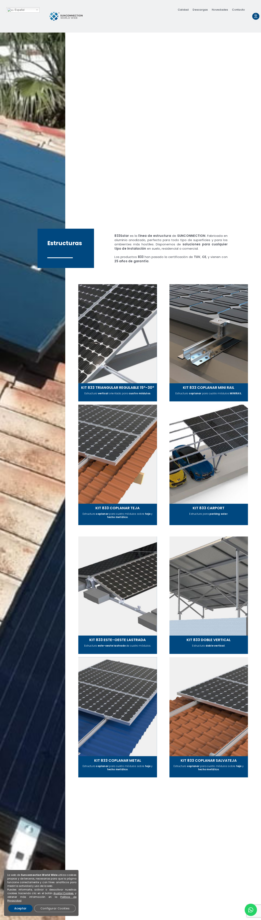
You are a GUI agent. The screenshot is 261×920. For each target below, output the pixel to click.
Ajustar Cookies (63, 893)
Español (19, 9)
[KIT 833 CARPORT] (208, 465)
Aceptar (20, 908)
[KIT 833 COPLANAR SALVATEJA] (208, 717)
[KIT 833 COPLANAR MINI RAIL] (208, 342)
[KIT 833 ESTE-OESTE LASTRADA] (117, 595)
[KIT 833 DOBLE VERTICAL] (208, 595)
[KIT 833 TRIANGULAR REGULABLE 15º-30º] (117, 342)
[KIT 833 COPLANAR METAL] (117, 717)
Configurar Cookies (55, 908)
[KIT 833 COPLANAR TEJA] (117, 465)
